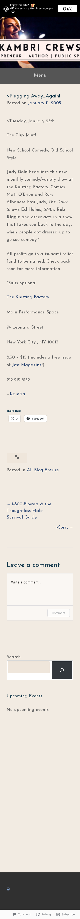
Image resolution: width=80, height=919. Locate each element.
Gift (67, 9)
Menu (40, 75)
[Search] (62, 670)
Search (14, 657)
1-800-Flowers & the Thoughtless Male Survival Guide (29, 511)
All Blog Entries (43, 470)
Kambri (17, 394)
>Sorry (61, 527)
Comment (58, 613)
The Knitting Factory (28, 297)
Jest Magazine (27, 365)
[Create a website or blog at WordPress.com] (8, 889)
